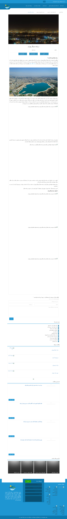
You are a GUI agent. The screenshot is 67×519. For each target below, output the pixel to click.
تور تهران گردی (55, 357)
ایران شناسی (45, 5)
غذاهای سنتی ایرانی (53, 338)
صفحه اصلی (62, 5)
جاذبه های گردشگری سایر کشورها (51, 334)
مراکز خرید (55, 331)
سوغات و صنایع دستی (37, 5)
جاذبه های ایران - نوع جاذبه (52, 327)
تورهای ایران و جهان (29, 5)
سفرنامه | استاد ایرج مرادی (52, 336)
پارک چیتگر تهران (55, 350)
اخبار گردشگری (54, 333)
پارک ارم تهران (55, 365)
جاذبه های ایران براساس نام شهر (54, 5)
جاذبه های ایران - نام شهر (52, 325)
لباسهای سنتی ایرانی (53, 339)
